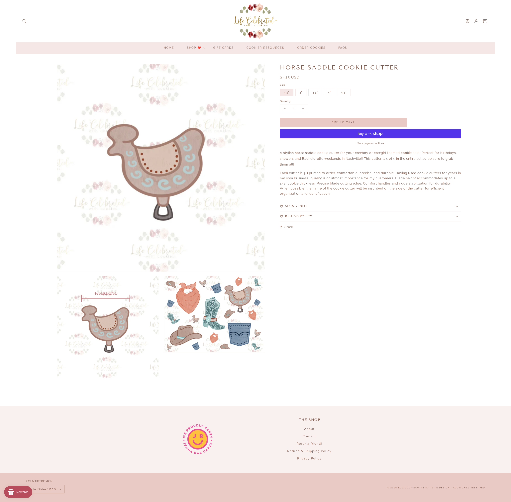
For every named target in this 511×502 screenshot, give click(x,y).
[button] (24, 21)
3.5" (315, 92)
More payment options (370, 143)
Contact (309, 436)
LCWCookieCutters (413, 487)
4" (329, 92)
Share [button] (288, 226)
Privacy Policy (309, 458)
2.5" (286, 92)
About (309, 429)
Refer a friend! (309, 443)
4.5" (344, 92)
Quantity (285, 100)
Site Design (441, 487)
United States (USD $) (42, 489)
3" (301, 92)
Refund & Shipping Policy (309, 451)
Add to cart (343, 122)
